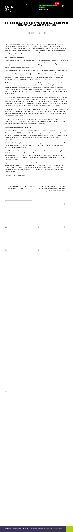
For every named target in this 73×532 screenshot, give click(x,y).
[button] (30, 33)
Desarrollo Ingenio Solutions (53, 528)
